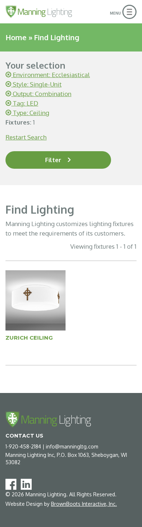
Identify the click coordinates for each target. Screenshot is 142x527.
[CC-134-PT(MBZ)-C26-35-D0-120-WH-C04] (35, 300)
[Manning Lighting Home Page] (38, 11)
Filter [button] (53, 160)
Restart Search (26, 137)
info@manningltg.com (72, 446)
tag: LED (24, 103)
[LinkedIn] (28, 484)
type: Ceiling (30, 113)
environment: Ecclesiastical (50, 75)
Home (16, 37)
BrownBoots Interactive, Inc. (84, 504)
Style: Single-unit (36, 84)
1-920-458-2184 (23, 446)
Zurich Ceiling (29, 337)
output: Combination (41, 94)
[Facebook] (12, 484)
